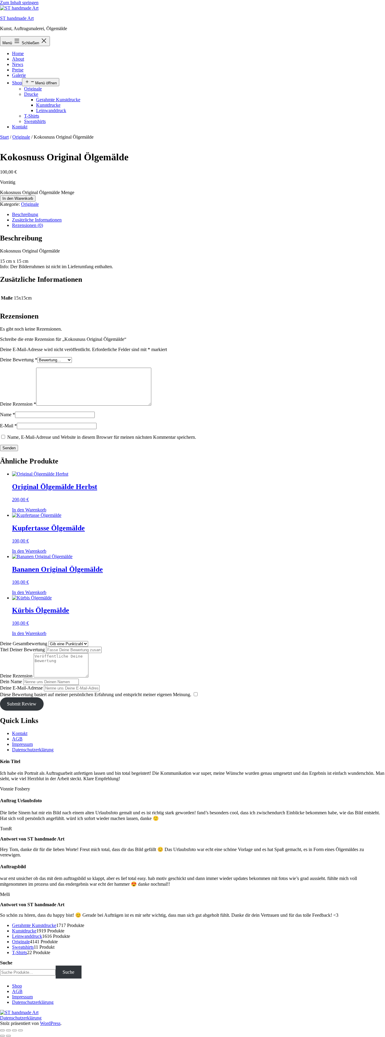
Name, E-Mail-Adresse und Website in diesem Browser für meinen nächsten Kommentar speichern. (101, 437)
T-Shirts (31, 115)
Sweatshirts (35, 121)
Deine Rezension (18, 404)
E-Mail (8, 425)
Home (18, 53)
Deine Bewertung (18, 359)
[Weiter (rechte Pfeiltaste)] (8, 1036)
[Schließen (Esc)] (20, 1030)
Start (4, 137)
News (17, 64)
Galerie (19, 75)
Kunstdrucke (48, 105)
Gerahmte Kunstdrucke (58, 99)
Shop (17, 82)
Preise (17, 69)
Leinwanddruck (51, 110)
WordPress (50, 1023)
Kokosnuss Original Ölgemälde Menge (37, 192)
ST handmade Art (17, 18)
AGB (17, 738)
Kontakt (19, 126)
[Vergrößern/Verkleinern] (2, 1030)
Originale (33, 88)
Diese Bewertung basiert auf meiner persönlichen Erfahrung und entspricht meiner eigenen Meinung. (95, 694)
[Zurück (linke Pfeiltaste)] (2, 1036)
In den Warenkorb (17, 198)
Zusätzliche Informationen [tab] (37, 219)
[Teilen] (14, 1030)
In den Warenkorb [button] (29, 509)
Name (7, 414)
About (18, 58)
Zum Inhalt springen (19, 2)
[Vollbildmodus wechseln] (8, 1030)
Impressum (22, 744)
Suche (6, 962)
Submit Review (21, 703)
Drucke (31, 94)
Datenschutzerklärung (33, 749)
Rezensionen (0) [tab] (27, 225)
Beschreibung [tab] (25, 214)
